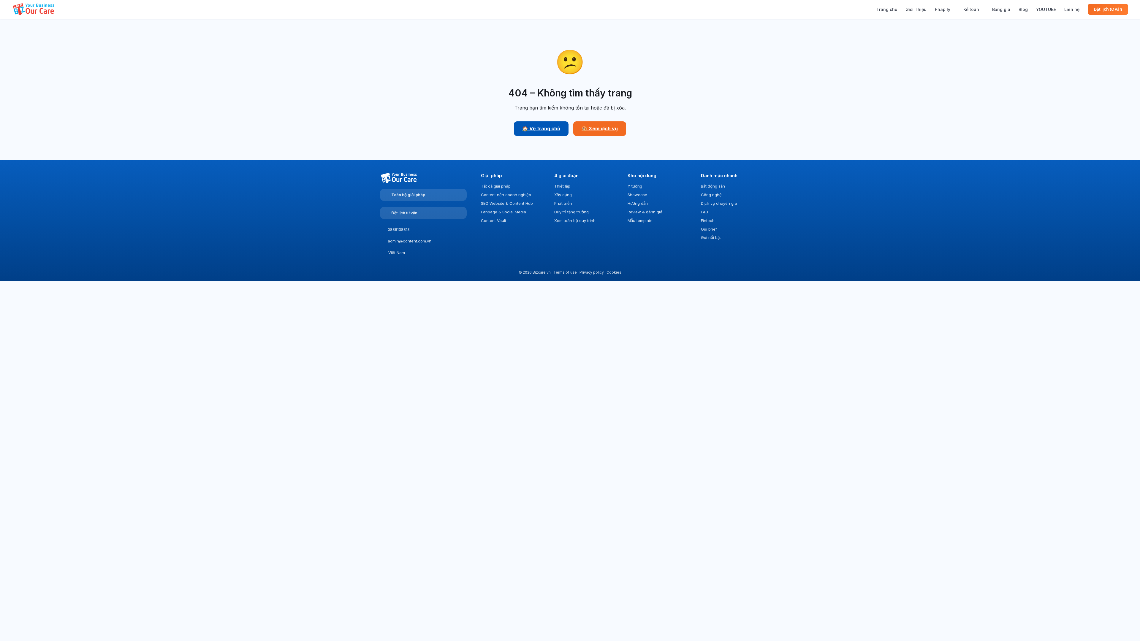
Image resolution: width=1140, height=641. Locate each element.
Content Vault (493, 220)
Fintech (708, 220)
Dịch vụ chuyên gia (719, 203)
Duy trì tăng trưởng (571, 212)
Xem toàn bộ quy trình (575, 220)
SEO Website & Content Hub (507, 203)
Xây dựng (563, 194)
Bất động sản (713, 186)
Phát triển (563, 203)
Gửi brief (709, 229)
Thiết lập (562, 186)
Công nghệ (711, 194)
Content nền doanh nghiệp (506, 194)
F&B (704, 212)
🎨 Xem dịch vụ (600, 128)
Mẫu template (640, 220)
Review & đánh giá (645, 212)
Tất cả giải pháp (496, 186)
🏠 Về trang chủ (541, 128)
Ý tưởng (635, 186)
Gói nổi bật (711, 237)
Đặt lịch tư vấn (1108, 9)
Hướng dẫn (638, 203)
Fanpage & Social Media (503, 212)
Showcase (637, 194)
